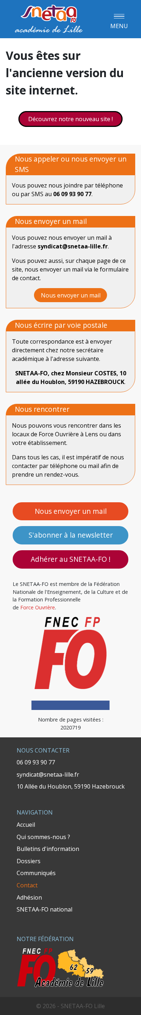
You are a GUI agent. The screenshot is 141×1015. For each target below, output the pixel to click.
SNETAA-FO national (44, 909)
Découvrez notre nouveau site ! (70, 119)
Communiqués (36, 873)
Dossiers (28, 861)
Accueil (26, 825)
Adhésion (29, 897)
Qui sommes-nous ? (43, 837)
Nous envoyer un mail (71, 511)
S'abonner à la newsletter (71, 535)
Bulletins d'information (48, 849)
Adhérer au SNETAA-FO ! (71, 559)
